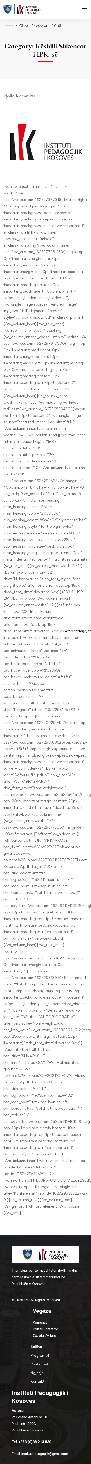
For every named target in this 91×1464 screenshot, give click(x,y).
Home (9, 26)
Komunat (40, 1322)
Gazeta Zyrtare (44, 1335)
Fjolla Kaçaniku (19, 96)
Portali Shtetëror (45, 1329)
